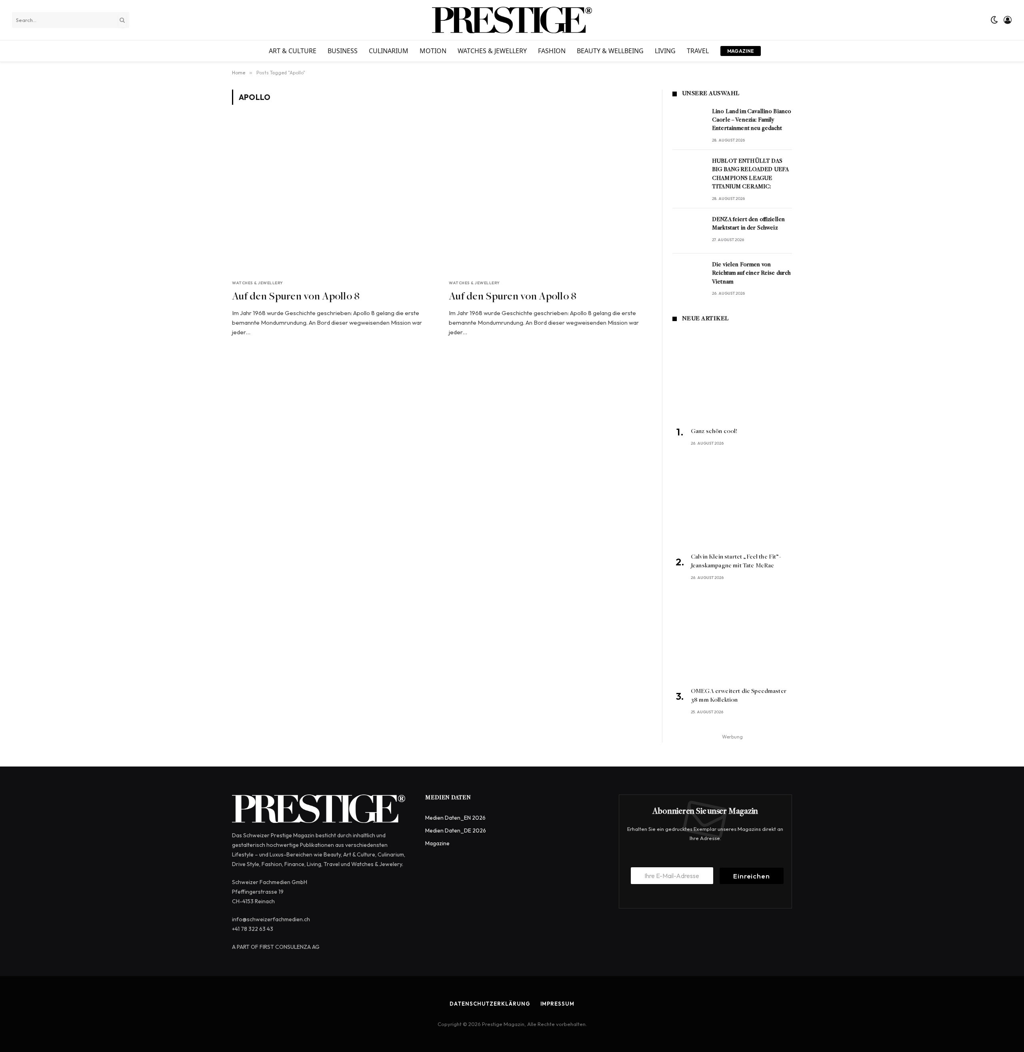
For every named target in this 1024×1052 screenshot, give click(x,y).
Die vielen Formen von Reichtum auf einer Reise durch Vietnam (751, 273)
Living (665, 50)
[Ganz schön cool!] (732, 376)
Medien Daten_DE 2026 (455, 830)
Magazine (740, 51)
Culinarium (388, 50)
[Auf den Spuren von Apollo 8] (333, 197)
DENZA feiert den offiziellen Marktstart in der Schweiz (748, 224)
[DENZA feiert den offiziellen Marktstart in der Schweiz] (688, 231)
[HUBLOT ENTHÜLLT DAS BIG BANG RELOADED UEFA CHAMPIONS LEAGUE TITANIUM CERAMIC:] (688, 172)
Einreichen (751, 876)
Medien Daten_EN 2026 (455, 817)
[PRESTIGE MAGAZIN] (512, 20)
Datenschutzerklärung (490, 1003)
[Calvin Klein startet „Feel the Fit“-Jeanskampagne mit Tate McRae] (732, 502)
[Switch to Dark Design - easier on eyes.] (994, 20)
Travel (698, 50)
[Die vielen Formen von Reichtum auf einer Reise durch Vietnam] (688, 276)
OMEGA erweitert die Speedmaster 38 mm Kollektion (738, 695)
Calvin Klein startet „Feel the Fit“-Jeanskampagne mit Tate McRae (736, 561)
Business (343, 50)
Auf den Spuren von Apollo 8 (296, 297)
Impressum (557, 1003)
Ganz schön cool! (714, 431)
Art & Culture (292, 50)
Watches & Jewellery (492, 50)
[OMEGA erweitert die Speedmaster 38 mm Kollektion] (732, 636)
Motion (433, 50)
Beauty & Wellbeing (610, 50)
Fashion (552, 50)
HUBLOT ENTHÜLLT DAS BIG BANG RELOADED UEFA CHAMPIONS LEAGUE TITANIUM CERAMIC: (750, 174)
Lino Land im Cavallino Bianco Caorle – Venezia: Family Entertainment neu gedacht (751, 120)
